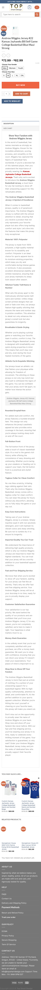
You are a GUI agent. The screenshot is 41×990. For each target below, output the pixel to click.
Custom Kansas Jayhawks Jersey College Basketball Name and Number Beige (8, 805)
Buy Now (20, 85)
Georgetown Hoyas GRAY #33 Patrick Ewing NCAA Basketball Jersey (10, 846)
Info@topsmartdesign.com (13, 971)
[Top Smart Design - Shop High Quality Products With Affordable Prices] (16, 7)
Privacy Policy (8, 936)
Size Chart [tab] (8, 128)
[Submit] (37, 14)
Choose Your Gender (9, 64)
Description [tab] (9, 123)
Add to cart (21, 94)
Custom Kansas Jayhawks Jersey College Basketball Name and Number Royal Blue (28, 805)
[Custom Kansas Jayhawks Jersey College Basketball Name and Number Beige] (10, 788)
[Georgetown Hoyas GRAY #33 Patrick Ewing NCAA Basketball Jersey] (10, 832)
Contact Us (7, 898)
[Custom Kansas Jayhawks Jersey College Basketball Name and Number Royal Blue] (30, 788)
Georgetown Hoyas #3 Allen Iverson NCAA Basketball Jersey (30, 845)
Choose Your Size (8, 72)
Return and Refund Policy (12, 913)
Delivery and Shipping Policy (14, 903)
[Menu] (3, 7)
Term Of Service (9, 944)
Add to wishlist (12, 101)
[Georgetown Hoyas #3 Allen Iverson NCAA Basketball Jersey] (30, 832)
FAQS (4, 894)
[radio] (4, 68)
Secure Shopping (9, 940)
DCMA (4, 931)
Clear (37, 63)
